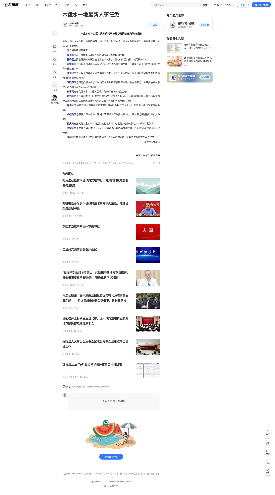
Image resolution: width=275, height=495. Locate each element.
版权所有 (114, 486)
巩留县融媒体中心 (70, 377)
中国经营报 (67, 308)
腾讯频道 (150, 474)
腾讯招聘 (123, 474)
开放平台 (106, 474)
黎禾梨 (65, 193)
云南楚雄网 (67, 331)
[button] (204, 25)
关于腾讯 (66, 474)
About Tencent (77, 474)
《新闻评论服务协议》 (101, 386)
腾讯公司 (107, 486)
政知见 (65, 285)
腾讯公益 (132, 474)
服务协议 (88, 474)
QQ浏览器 (141, 474)
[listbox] (111, 275)
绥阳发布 (66, 354)
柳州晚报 (66, 239)
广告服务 (114, 474)
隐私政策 (97, 474)
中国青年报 (67, 216)
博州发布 (66, 262)
